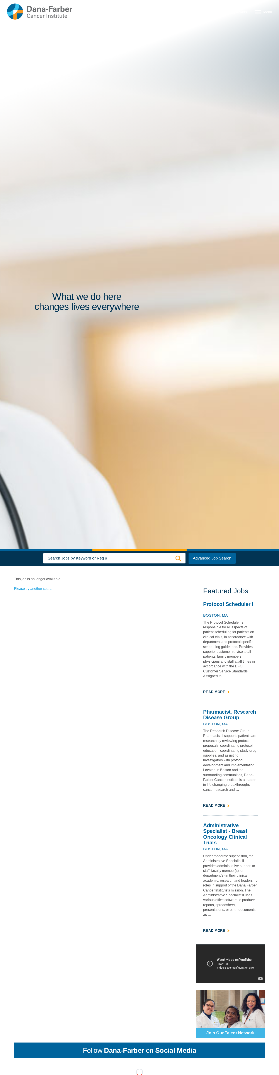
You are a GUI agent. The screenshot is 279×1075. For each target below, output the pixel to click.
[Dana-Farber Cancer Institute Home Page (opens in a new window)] (39, 11)
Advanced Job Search (212, 558)
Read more (216, 692)
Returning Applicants (230, 12)
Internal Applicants (190, 12)
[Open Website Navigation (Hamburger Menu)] (262, 11)
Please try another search (33, 588)
